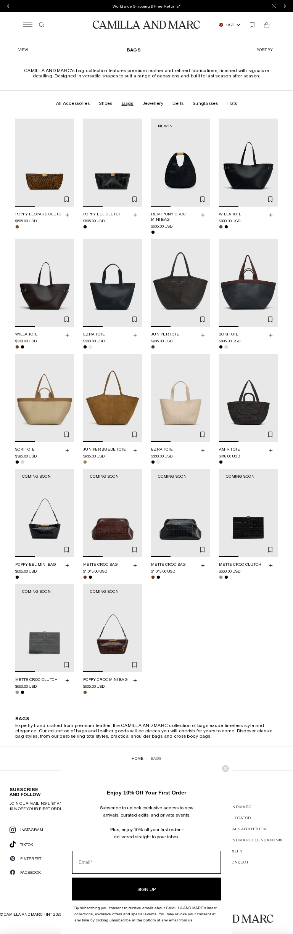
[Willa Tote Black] (226, 227)
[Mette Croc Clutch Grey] (221, 577)
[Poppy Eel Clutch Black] (85, 227)
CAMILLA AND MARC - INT (28, 914)
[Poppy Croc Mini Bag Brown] (85, 692)
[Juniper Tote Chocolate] (153, 347)
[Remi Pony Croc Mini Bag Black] (153, 232)
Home (137, 758)
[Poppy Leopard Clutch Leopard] (17, 227)
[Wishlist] (252, 24)
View (23, 49)
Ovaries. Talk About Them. (239, 828)
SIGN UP (146, 889)
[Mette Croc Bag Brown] (85, 577)
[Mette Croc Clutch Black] (226, 577)
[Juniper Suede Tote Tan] (85, 462)
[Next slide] (67, 162)
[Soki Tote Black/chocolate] (221, 347)
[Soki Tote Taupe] (226, 347)
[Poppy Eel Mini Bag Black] (17, 577)
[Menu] (28, 25)
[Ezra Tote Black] (85, 347)
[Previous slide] (22, 162)
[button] (266, 49)
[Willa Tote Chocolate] (221, 227)
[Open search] (41, 24)
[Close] (274, 6)
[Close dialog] (225, 768)
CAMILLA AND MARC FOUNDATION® (246, 840)
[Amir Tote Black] (221, 462)
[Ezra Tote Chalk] (90, 347)
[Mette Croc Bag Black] (90, 577)
